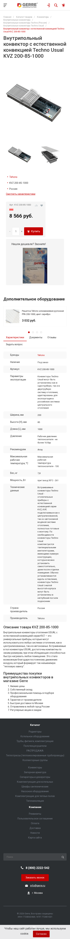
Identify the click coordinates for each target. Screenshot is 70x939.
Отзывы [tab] (51, 337)
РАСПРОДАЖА (35, 750)
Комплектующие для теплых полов (35, 796)
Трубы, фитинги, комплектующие (35, 741)
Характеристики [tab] (15, 337)
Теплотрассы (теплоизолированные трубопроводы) (35, 755)
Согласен (41, 934)
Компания (35, 807)
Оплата (35, 823)
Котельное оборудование (35, 736)
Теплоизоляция (35, 800)
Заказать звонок (35, 877)
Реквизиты (35, 813)
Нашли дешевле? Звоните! (28, 244)
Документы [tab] (35, 337)
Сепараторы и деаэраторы (35, 777)
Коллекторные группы (35, 760)
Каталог (35, 725)
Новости (35, 832)
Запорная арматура (35, 772)
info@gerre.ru (37, 885)
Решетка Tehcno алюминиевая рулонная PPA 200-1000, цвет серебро (43, 312)
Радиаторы (35, 731)
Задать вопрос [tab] (14, 344)
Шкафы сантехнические (35, 786)
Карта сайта (35, 837)
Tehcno (13, 177)
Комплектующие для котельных (35, 781)
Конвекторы (35, 767)
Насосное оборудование (35, 791)
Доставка (35, 828)
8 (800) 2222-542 (37, 868)
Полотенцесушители (35, 746)
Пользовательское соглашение (35, 818)
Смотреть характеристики (20, 194)
